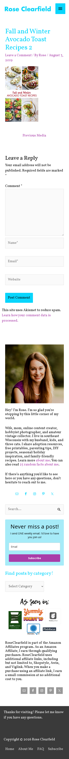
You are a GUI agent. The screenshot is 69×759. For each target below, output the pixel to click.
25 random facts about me (39, 464)
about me (43, 460)
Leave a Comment (18, 55)
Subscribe (34, 558)
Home (9, 749)
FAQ (40, 749)
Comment (13, 186)
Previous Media (34, 135)
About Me (25, 749)
